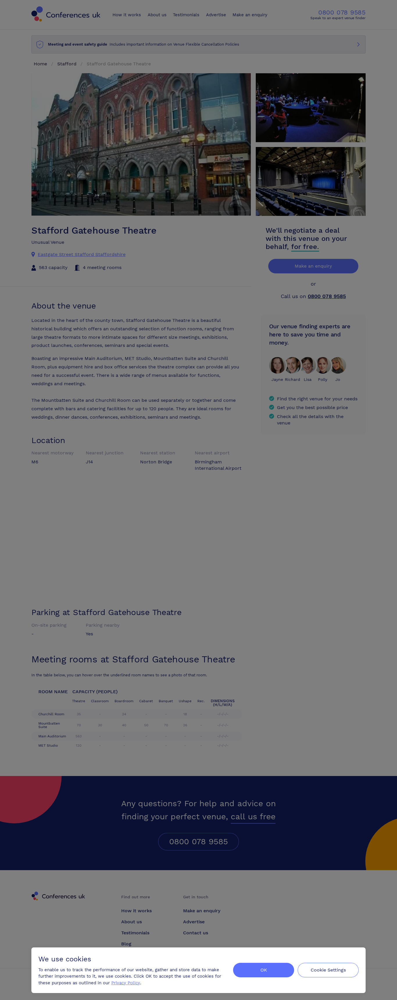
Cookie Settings (328, 970)
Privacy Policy (125, 982)
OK (263, 970)
